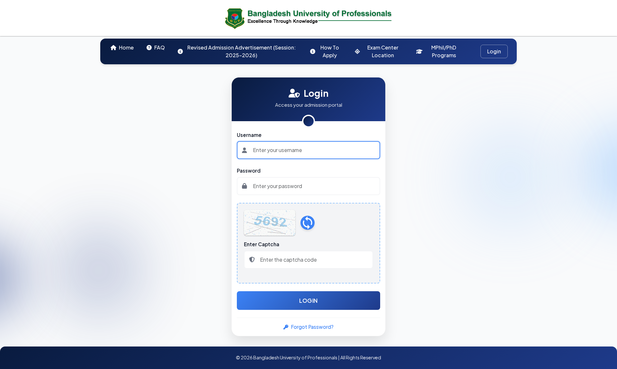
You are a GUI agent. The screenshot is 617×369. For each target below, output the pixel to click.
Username (249, 135)
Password (249, 170)
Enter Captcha (261, 244)
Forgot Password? (312, 327)
